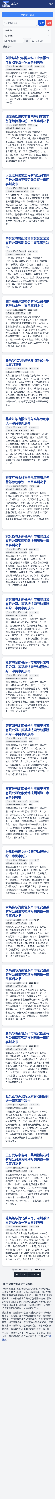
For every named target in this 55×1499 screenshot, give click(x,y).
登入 (51, 3)
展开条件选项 (27, 14)
